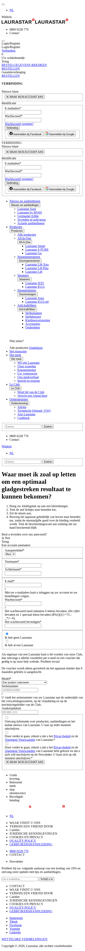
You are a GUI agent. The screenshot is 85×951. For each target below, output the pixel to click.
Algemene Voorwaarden (20, 739)
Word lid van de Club (30, 392)
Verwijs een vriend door (32, 395)
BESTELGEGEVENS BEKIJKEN (24, 65)
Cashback (23, 418)
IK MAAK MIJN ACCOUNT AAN (24, 96)
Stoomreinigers (26, 290)
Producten (15, 227)
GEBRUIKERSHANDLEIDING (30, 844)
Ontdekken (36, 347)
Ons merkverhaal (28, 377)
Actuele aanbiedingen (30, 223)
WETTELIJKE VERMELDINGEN (24, 939)
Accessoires (32, 324)
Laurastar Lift (33, 271)
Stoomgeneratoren (28, 256)
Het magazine (18, 351)
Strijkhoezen (33, 316)
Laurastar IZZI (34, 283)
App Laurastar (26, 414)
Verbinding (8, 50)
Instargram (16, 918)
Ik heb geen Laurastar (18, 637)
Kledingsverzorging (37, 320)
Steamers (23, 275)
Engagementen (26, 370)
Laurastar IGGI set (37, 301)
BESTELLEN (11, 68)
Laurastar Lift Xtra (37, 264)
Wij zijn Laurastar (28, 362)
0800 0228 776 (18, 851)
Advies (21, 407)
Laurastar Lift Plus (36, 268)
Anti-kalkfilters (26, 305)
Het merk (15, 355)
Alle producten (26, 234)
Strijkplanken (33, 313)
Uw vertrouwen (27, 373)
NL (11, 10)
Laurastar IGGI (34, 286)
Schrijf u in (47, 879)
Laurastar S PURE (37, 249)
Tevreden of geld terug (31, 219)
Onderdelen (32, 327)
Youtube (14, 928)
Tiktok (13, 921)
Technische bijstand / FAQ (34, 410)
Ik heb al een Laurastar (19, 645)
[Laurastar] (42, 22)
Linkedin (15, 932)
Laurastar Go (33, 253)
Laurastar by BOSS (29, 212)
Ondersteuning (18, 399)
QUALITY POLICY (22, 840)
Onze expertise (26, 366)
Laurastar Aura (26, 209)
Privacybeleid (62, 736)
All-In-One (24, 238)
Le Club (14, 384)
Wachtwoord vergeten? (19, 124)
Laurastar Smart (35, 246)
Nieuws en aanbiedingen (24, 201)
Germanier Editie (28, 216)
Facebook (15, 925)
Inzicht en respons (28, 380)
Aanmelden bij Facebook (27, 134)
